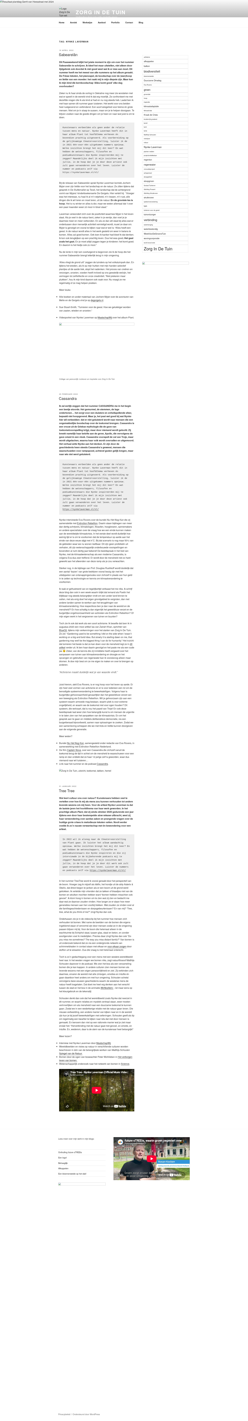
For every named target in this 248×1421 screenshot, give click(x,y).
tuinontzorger (150, 214)
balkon (147, 66)
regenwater (150, 164)
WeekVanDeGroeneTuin (155, 233)
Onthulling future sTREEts (70, 1152)
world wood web (149, 243)
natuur (146, 142)
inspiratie (147, 102)
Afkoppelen (63, 1168)
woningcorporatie (151, 238)
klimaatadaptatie (151, 106)
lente (145, 131)
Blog (141, 22)
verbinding (150, 220)
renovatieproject (149, 169)
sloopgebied (148, 177)
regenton (148, 159)
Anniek (73, 22)
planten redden (149, 151)
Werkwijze (87, 22)
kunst (145, 123)
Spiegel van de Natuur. (70, 1053)
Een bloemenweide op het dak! (72, 1173)
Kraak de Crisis (151, 114)
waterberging (148, 225)
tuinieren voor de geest (151, 210)
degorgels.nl (97, 300)
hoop (145, 98)
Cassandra (68, 398)
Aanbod (102, 22)
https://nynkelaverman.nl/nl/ (81, 509)
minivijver (147, 138)
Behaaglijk (63, 1163)
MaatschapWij (105, 317)
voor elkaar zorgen (116, 946)
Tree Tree (66, 790)
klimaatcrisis (148, 110)
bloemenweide (149, 76)
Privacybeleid (64, 1414)
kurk (145, 127)
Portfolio (115, 22)
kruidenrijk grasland (150, 119)
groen (147, 89)
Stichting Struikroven (151, 193)
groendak (147, 94)
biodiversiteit (152, 71)
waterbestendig (151, 228)
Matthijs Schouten (150, 135)
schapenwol (148, 173)
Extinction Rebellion (87, 523)
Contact (129, 22)
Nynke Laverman (153, 147)
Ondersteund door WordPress (86, 1414)
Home (61, 22)
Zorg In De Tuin (101, 12)
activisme (147, 57)
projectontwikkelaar (150, 155)
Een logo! (62, 1157)
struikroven (149, 197)
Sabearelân (68, 54)
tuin (145, 205)
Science (125, 1063)
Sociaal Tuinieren (149, 185)
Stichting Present (149, 189)
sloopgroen (149, 181)
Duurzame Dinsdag (152, 80)
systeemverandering (151, 202)
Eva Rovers (148, 85)
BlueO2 (63, 630)
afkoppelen (149, 61)
